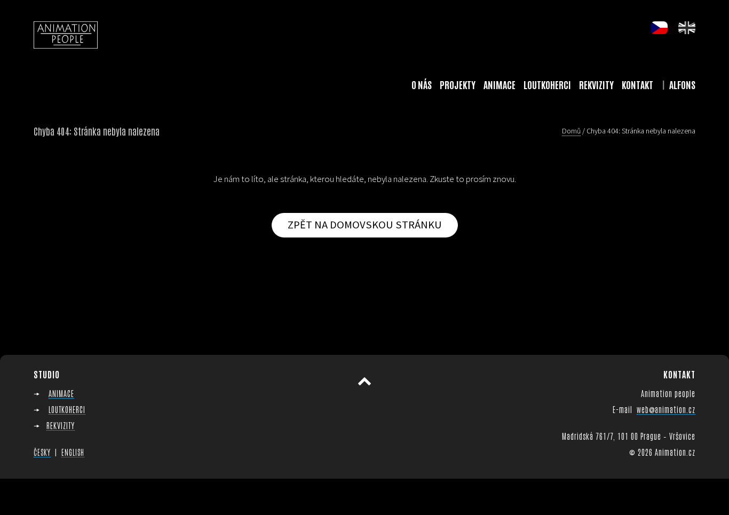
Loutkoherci (547, 84)
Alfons (682, 84)
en (686, 27)
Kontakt (637, 84)
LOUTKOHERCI (67, 409)
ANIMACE (61, 393)
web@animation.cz (666, 409)
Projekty (458, 84)
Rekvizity (596, 84)
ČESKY (42, 452)
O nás (421, 84)
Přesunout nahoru (364, 381)
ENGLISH (72, 452)
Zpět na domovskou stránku (365, 225)
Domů (571, 131)
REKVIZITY (60, 425)
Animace (500, 84)
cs (659, 27)
